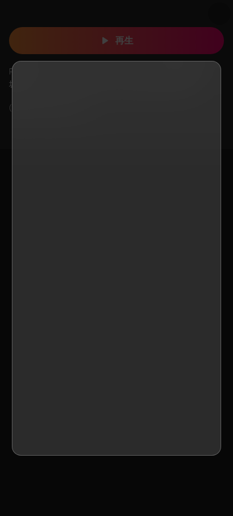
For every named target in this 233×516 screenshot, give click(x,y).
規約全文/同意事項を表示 (109, 279)
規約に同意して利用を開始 (116, 429)
